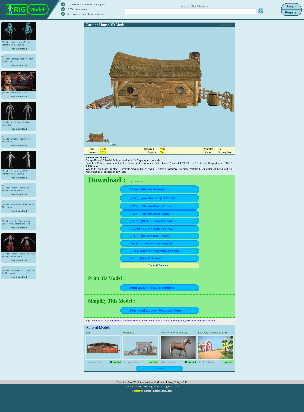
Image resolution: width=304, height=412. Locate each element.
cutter (118, 320)
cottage (136, 320)
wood (111, 320)
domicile (201, 320)
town (151, 320)
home (166, 320)
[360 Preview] (113, 144)
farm (100, 320)
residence (191, 320)
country (158, 320)
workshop (127, 320)
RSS (185, 382)
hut (105, 320)
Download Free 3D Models (131, 382)
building (175, 320)
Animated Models (155, 382)
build (182, 320)
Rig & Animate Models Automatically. (85, 14)
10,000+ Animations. (77, 9)
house (144, 320)
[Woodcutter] (97, 137)
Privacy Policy (173, 382)
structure (211, 320)
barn (94, 320)
